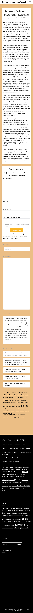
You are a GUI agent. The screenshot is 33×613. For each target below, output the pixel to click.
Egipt (16, 397)
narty (18, 402)
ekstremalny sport (22, 397)
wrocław (5, 417)
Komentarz (7, 178)
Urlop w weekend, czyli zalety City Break (19, 448)
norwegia (5, 406)
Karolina (4, 452)
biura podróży (17, 395)
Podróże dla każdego (13, 461)
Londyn (8, 402)
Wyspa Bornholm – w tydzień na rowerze (16, 457)
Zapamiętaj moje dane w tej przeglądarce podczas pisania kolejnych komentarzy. (17, 225)
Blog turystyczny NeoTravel (14, 2)
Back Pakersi (10, 395)
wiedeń (23, 414)
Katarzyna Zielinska (7, 444)
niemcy (23, 402)
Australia (21, 392)
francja (11, 400)
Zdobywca (4, 461)
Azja (4, 395)
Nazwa (6, 201)
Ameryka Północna (7, 392)
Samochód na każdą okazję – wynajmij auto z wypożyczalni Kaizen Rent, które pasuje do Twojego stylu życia (16, 362)
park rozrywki (12, 406)
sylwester (17, 410)
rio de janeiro (6, 408)
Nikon (26, 402)
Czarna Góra (5, 448)
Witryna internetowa (11, 217)
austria (26, 392)
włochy (22, 417)
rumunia (13, 408)
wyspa (15, 417)
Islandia (5, 402)
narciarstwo (13, 402)
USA (15, 414)
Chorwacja (10, 397)
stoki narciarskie (6, 410)
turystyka (8, 413)
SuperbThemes (16, 610)
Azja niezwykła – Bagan (19, 444)
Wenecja (20, 414)
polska (24, 405)
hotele (24, 400)
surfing (12, 411)
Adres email (7, 209)
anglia (13, 392)
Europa (6, 400)
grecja (14, 400)
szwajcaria (22, 410)
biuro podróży (25, 395)
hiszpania (19, 400)
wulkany (10, 417)
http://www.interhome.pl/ (9, 92)
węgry (19, 417)
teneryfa (27, 411)
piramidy (18, 406)
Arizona (17, 392)
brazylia (5, 397)
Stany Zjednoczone (20, 408)
